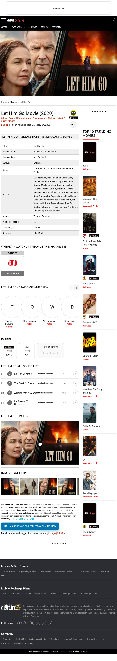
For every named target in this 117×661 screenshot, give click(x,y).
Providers (56, 27)
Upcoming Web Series (86, 571)
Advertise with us (38, 639)
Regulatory (55, 639)
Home (4, 102)
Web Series (17, 27)
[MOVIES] (8, 27)
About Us (6, 639)
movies (4, 27)
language (32, 27)
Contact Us (20, 639)
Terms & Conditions (73, 639)
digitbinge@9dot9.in (55, 533)
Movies (13, 102)
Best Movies (45, 571)
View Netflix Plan (12, 273)
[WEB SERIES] (24, 27)
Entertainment (24, 118)
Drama (12, 118)
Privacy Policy (93, 639)
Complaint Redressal (24, 643)
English (5, 124)
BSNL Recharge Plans (36, 593)
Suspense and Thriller (44, 118)
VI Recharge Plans (88, 593)
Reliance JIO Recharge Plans (63, 593)
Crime (4, 118)
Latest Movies (8, 571)
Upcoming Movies (28, 571)
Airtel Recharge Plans (12, 593)
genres (44, 27)
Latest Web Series (64, 571)
